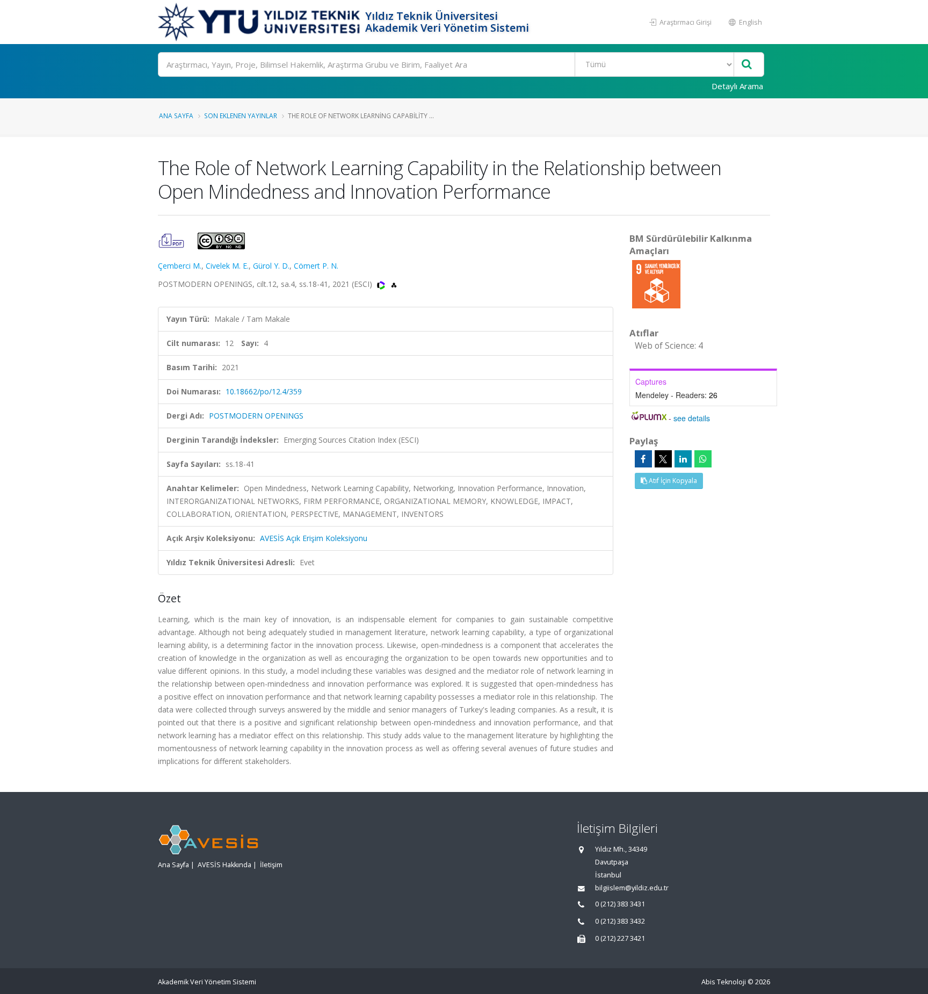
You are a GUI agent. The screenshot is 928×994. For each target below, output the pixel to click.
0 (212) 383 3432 (620, 921)
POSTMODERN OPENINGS (256, 415)
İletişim (271, 864)
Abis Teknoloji (723, 981)
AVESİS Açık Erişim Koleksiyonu (313, 538)
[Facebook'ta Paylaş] (643, 458)
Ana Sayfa (176, 115)
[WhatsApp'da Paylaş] (703, 458)
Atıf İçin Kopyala (672, 480)
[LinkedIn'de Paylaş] (683, 458)
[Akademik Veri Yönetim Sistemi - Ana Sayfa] (260, 22)
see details (691, 418)
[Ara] (747, 65)
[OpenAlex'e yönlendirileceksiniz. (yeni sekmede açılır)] (394, 284)
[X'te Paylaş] (663, 458)
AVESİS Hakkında (224, 864)
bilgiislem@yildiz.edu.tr (632, 887)
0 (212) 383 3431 (620, 904)
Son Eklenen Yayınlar (240, 115)
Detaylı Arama (737, 86)
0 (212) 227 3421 (620, 938)
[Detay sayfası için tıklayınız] (656, 283)
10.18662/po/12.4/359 (264, 391)
